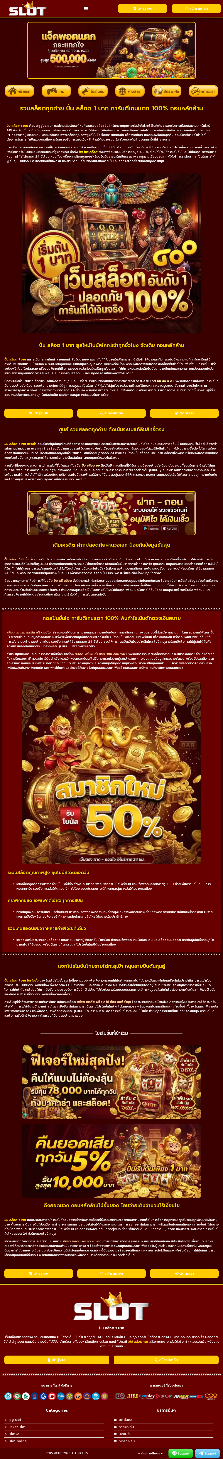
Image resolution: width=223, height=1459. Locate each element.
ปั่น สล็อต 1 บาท (111, 1328)
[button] (86, 8)
